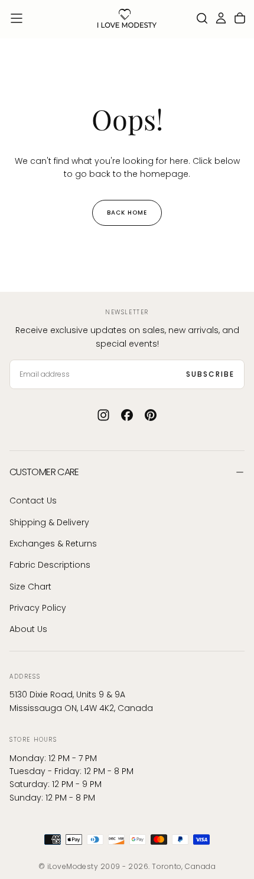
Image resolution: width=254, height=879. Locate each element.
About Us (28, 629)
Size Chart (30, 586)
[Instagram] (103, 415)
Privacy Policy (37, 608)
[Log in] (221, 18)
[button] (16, 18)
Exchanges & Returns (53, 543)
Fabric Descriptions (49, 565)
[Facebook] (127, 415)
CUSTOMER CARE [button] (44, 472)
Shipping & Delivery (49, 522)
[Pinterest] (151, 415)
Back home (127, 212)
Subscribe (210, 374)
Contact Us (33, 500)
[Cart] (240, 18)
